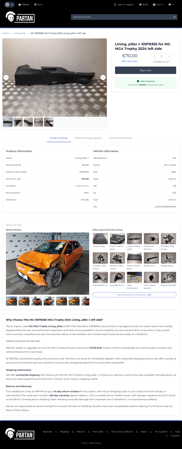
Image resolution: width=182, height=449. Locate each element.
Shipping (64, 431)
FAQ (177, 431)
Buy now (145, 70)
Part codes (98, 431)
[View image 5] (48, 122)
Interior (6, 33)
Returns (81, 431)
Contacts (175, 435)
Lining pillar (20, 33)
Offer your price (130, 61)
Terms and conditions (122, 431)
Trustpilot (162, 431)
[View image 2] (18, 122)
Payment (47, 431)
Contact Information (120, 138)
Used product (82, 186)
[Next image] (103, 77)
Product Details (59, 138)
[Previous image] (6, 77)
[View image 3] (28, 122)
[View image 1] (7, 122)
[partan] (19, 433)
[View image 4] (38, 122)
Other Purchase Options (88, 138)
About (144, 431)
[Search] (174, 17)
